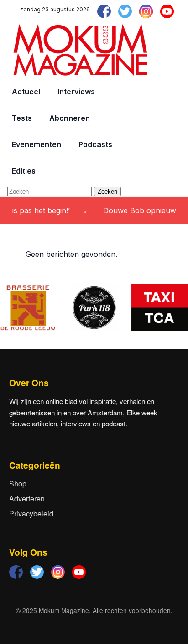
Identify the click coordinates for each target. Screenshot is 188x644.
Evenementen (36, 144)
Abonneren (69, 118)
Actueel (26, 91)
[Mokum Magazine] (80, 50)
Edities (24, 170)
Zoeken (107, 191)
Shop (17, 483)
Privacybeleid (31, 513)
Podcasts (95, 144)
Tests (22, 118)
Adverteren (27, 498)
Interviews (76, 91)
